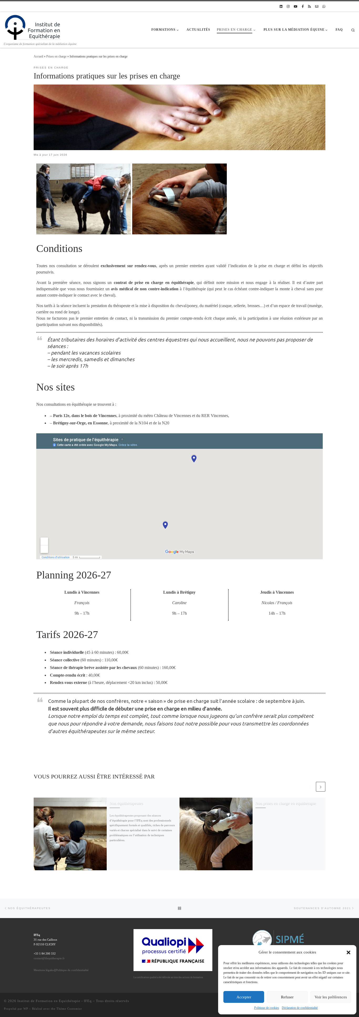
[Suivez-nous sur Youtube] (296, 6)
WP (25, 1008)
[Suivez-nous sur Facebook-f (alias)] (303, 6)
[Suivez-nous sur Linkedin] (281, 6)
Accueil (38, 56)
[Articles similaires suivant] (320, 786)
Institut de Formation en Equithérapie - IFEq (54, 1001)
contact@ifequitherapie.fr (49, 958)
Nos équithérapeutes (126, 803)
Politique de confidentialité (72, 970)
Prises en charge (56, 56)
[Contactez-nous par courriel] (316, 6)
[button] (348, 952)
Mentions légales (44, 970)
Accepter (244, 997)
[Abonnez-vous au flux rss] (309, 6)
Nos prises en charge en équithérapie (285, 803)
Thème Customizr (69, 1008)
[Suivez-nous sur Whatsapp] (323, 6)
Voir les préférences (331, 997)
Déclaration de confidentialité (300, 1008)
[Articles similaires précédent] (310, 786)
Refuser (287, 997)
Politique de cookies (266, 1008)
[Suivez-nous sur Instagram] (288, 6)
